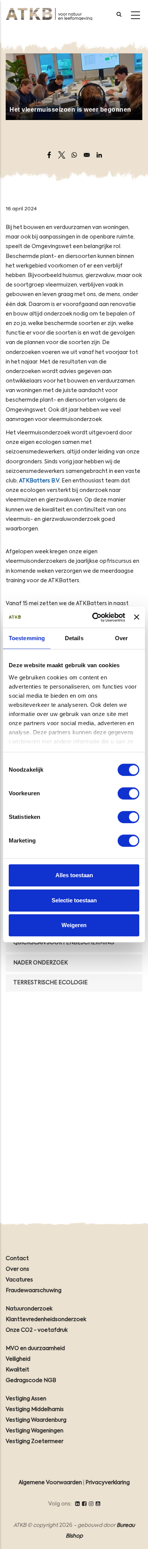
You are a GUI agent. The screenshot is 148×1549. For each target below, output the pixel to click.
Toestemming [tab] (27, 638)
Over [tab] (121, 638)
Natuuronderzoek (29, 1309)
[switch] (128, 793)
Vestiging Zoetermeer (34, 1441)
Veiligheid (18, 1359)
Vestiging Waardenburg (36, 1420)
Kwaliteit (17, 1370)
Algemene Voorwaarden (50, 1482)
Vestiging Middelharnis (35, 1409)
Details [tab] (74, 638)
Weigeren (74, 925)
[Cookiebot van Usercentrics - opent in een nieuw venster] (94, 617)
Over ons (17, 1269)
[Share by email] (86, 155)
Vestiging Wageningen (34, 1431)
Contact (17, 1258)
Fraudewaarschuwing (33, 1290)
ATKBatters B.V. (39, 481)
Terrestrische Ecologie (50, 982)
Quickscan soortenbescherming (63, 942)
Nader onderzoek (40, 963)
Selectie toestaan (74, 900)
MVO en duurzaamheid (35, 1348)
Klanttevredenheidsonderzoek (46, 1319)
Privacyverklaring (107, 1482)
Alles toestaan (74, 875)
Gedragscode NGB (31, 1380)
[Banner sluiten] (136, 617)
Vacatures (19, 1280)
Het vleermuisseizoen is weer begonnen (70, 109)
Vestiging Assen (26, 1399)
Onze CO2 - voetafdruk (37, 1330)
